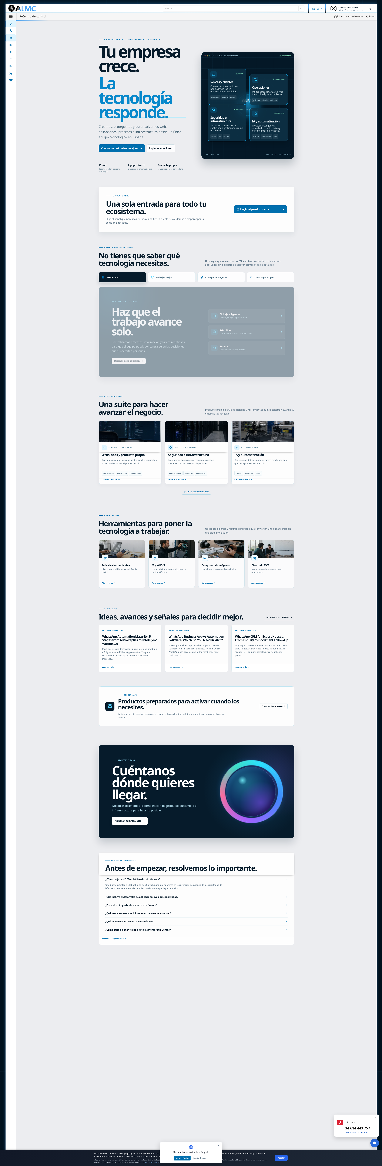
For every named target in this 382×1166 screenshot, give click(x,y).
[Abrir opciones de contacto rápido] (374, 1143)
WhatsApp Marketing (112, 641)
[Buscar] (301, 8)
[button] (11, 66)
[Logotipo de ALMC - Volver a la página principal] (22, 8)
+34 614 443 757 (356, 1128)
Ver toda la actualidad (277, 627)
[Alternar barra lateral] (11, 16)
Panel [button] (371, 16)
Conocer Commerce (272, 716)
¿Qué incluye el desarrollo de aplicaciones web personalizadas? (141, 906)
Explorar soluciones (160, 148)
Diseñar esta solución (127, 369)
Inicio (339, 16)
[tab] (122, 277)
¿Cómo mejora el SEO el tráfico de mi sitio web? (132, 889)
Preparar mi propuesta (127, 830)
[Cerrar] (375, 1118)
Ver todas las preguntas (113, 948)
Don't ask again (199, 1158)
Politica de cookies (150, 1162)
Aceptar (281, 1157)
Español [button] (316, 8)
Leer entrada (108, 677)
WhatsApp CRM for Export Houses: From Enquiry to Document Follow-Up (261, 648)
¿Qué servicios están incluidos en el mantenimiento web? (138, 923)
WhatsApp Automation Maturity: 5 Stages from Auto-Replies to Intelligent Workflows (129, 650)
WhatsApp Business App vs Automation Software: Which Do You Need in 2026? (196, 648)
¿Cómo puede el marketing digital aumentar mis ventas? (138, 939)
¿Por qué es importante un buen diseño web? (131, 915)
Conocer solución (109, 489)
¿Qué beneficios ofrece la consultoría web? (129, 931)
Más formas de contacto (357, 1132)
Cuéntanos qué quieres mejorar (120, 148)
